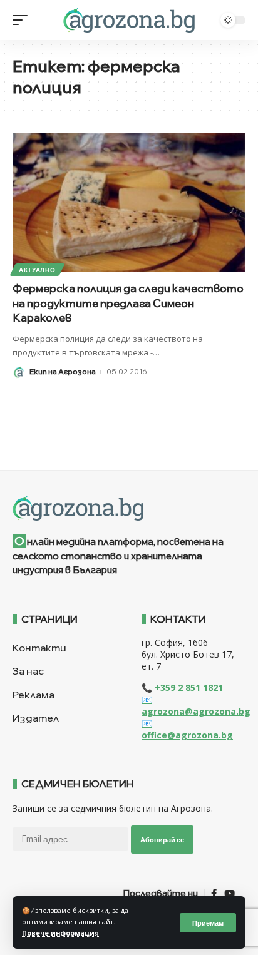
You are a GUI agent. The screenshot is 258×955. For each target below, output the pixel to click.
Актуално (37, 269)
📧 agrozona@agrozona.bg (196, 705)
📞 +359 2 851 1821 (182, 687)
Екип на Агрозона (62, 371)
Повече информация (60, 933)
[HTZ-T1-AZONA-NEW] (129, 508)
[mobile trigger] (23, 20)
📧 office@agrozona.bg (187, 729)
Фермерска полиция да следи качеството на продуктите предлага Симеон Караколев (128, 303)
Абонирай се (162, 839)
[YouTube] (229, 894)
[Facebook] (214, 894)
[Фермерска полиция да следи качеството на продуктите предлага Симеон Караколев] (129, 202)
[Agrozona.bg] (128, 20)
